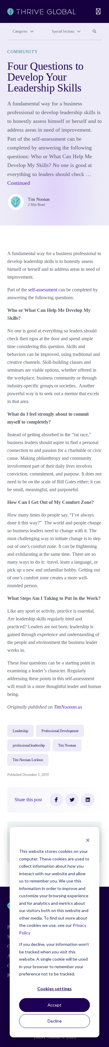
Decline (55, 1020)
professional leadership (29, 745)
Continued (18, 183)
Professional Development (59, 731)
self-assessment (42, 289)
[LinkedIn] (87, 799)
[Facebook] (56, 799)
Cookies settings (54, 988)
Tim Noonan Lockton (28, 760)
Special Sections (63, 31)
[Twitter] (72, 799)
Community (22, 52)
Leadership (20, 731)
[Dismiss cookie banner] (88, 840)
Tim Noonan (39, 199)
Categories (20, 31)
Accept (54, 1004)
